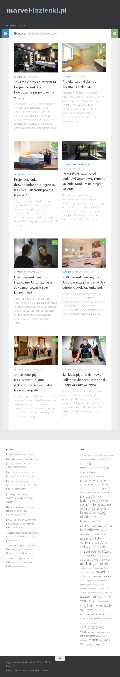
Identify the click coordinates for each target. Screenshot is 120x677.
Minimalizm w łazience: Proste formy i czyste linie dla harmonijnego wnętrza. (20, 511)
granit (106, 488)
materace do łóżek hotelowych (95, 553)
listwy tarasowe (94, 546)
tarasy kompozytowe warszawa (92, 627)
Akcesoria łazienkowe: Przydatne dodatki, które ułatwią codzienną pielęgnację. (22, 536)
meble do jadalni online (96, 564)
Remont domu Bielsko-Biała (19, 453)
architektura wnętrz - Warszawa (91, 456)
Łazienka (18, 76)
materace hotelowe (99, 560)
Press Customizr (41, 670)
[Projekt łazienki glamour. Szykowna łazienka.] (84, 57)
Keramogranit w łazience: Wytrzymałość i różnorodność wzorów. (20, 498)
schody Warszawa (103, 602)
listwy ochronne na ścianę (93, 540)
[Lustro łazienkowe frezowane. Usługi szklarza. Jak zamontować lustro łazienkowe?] (36, 253)
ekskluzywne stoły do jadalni (94, 484)
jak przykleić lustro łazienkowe (94, 510)
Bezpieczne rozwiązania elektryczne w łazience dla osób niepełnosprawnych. (21, 485)
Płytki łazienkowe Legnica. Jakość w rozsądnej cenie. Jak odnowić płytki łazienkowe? (83, 282)
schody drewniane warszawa (95, 598)
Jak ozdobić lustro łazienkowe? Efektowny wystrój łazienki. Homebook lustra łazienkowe (21, 549)
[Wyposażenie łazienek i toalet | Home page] (37, 10)
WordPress (20, 670)
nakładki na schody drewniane (95, 574)
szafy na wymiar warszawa (92, 612)
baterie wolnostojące (91, 465)
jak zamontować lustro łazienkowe (96, 525)
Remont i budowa (81, 164)
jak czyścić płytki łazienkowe (91, 498)
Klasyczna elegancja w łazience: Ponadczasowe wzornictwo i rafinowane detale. (21, 523)
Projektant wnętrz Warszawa (94, 588)
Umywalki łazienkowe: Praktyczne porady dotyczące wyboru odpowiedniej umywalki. (22, 463)
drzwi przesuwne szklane (93, 478)
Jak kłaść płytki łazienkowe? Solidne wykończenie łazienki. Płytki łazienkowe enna (84, 379)
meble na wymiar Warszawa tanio (91, 568)
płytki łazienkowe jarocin (104, 592)
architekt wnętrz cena (99, 459)
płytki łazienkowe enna (88, 592)
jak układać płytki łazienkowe (94, 517)
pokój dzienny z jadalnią (95, 585)
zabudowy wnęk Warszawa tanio (95, 642)
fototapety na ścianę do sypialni (91, 489)
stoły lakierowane (92, 606)
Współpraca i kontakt (16, 25)
